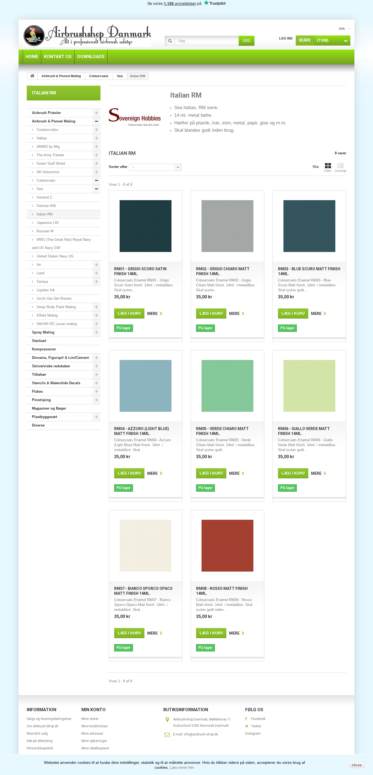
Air (38, 265)
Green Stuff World (50, 163)
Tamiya (41, 282)
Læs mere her (182, 767)
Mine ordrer (90, 719)
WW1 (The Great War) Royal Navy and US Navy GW (61, 244)
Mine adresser (92, 733)
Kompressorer (44, 349)
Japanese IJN (46, 223)
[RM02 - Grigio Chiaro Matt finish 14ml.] (227, 226)
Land (39, 273)
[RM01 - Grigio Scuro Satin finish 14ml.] (145, 226)
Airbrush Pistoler (46, 113)
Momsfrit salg (37, 733)
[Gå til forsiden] (32, 76)
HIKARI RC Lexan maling (56, 324)
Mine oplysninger (94, 741)
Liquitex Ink (45, 290)
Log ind (285, 38)
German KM (45, 206)
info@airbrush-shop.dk (201, 734)
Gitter (327, 170)
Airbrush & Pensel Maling (53, 121)
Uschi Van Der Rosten (53, 298)
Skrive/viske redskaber (51, 366)
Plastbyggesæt (44, 417)
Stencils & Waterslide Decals (56, 383)
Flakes (37, 391)
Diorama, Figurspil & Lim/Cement (60, 358)
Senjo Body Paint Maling (55, 307)
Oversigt (340, 170)
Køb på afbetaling (39, 741)
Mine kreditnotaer (94, 726)
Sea (39, 189)
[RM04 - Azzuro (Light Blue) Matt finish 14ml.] (145, 385)
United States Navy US (54, 256)
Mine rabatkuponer (95, 748)
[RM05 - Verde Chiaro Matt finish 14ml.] (227, 385)
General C (43, 197)
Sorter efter (118, 167)
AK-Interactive (47, 172)
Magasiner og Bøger (49, 408)
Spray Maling (43, 332)
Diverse (38, 425)
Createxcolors (46, 130)
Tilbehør (39, 375)
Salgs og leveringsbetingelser (49, 719)
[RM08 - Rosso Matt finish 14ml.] (227, 545)
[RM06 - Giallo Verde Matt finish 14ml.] (309, 385)
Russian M (44, 231)
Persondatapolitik (40, 748)
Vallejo (41, 138)
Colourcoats (45, 180)
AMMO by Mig (47, 147)
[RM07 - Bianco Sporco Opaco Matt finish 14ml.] (145, 545)
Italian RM (44, 214)
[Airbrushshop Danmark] (87, 35)
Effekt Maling (46, 315)
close (357, 765)
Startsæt (39, 341)
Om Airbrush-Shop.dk (42, 726)
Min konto (93, 709)
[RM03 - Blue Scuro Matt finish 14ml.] (309, 226)
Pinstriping (41, 400)
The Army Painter (49, 155)
